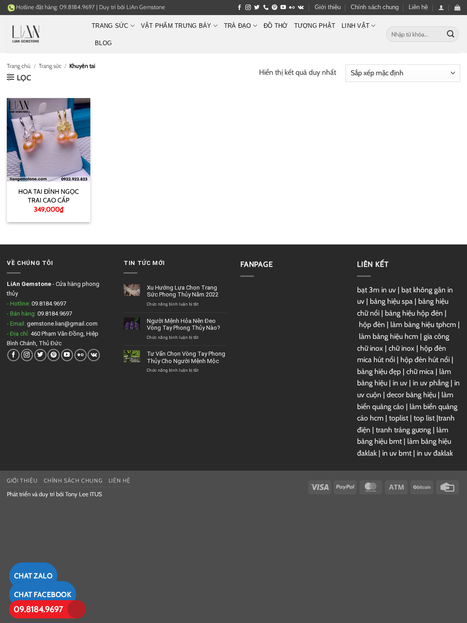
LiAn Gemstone (145, 6)
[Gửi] (450, 34)
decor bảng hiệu (411, 394)
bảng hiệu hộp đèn (414, 313)
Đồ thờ (276, 25)
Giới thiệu (328, 7)
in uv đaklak (435, 453)
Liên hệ (418, 7)
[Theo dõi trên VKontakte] (301, 8)
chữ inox (402, 348)
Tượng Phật (315, 25)
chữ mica (420, 371)
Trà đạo (237, 25)
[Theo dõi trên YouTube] (283, 8)
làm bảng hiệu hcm (388, 336)
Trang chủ (19, 65)
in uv (400, 383)
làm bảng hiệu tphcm (423, 324)
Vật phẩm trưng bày (176, 25)
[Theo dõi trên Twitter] (256, 8)
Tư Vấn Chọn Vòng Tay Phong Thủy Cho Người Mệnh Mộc (186, 357)
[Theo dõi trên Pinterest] (274, 8)
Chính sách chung (375, 7)
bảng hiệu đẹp (379, 371)
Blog (103, 43)
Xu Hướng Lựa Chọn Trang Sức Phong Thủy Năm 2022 (182, 291)
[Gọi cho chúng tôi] (266, 8)
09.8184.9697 (38, 609)
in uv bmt (396, 453)
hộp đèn (372, 324)
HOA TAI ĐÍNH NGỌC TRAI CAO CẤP (48, 195)
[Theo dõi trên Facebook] (239, 8)
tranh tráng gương (403, 430)
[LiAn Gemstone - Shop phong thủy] (42, 34)
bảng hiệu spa (391, 301)
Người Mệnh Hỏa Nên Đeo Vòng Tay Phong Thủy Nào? (183, 324)
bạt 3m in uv (376, 290)
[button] (441, 7)
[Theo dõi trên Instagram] (248, 8)
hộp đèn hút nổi (425, 359)
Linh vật (355, 25)
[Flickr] (292, 8)
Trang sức (110, 25)
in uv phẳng (431, 383)
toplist (398, 418)
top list (424, 418)
